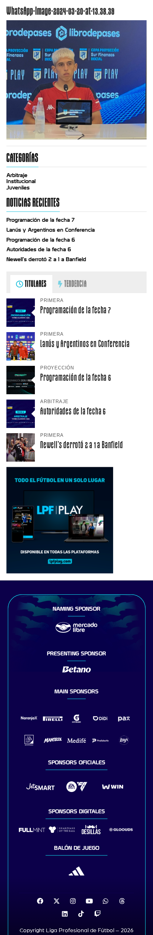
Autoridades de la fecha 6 (38, 249)
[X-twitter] (56, 901)
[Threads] (122, 901)
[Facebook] (40, 901)
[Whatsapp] (105, 901)
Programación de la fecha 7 (40, 220)
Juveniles (18, 188)
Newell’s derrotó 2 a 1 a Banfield (46, 259)
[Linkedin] (64, 913)
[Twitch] (97, 913)
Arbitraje (16, 175)
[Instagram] (73, 901)
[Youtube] (89, 901)
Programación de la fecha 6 (40, 240)
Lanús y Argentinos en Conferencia (50, 230)
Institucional (21, 181)
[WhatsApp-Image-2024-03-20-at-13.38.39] (76, 138)
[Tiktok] (81, 913)
